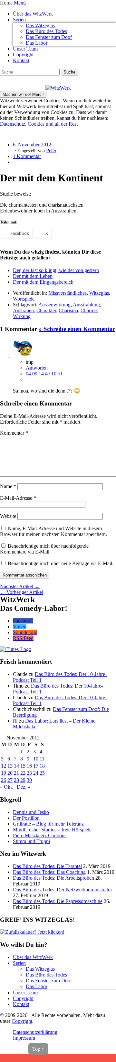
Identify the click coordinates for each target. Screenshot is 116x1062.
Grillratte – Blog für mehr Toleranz (48, 824)
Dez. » (23, 787)
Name (8, 486)
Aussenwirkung (54, 304)
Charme (89, 310)
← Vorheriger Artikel (21, 592)
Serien (19, 19)
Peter (51, 150)
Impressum (24, 1038)
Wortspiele (23, 299)
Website (8, 516)
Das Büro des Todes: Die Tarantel (47, 866)
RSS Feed (23, 638)
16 (29, 766)
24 (35, 773)
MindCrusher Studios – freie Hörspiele (52, 829)
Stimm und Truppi (31, 841)
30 (29, 780)
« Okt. (6, 787)
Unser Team (25, 48)
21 (16, 773)
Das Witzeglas (40, 25)
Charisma (68, 310)
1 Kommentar (27, 156)
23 (29, 773)
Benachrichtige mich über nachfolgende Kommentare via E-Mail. (44, 548)
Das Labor (36, 43)
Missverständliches (67, 293)
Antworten (37, 368)
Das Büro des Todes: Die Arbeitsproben (53, 878)
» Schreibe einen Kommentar (77, 328)
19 (3, 773)
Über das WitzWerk (33, 14)
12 (3, 766)
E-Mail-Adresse (18, 498)
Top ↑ (38, 1049)
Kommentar (14, 433)
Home (6, 3)
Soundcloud (25, 632)
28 (16, 780)
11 (42, 758)
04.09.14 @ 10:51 (44, 373)
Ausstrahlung (86, 304)
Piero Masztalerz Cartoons (39, 835)
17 (35, 766)
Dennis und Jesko (31, 812)
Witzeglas (99, 293)
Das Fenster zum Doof (49, 37)
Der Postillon (26, 818)
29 (22, 780)
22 (22, 773)
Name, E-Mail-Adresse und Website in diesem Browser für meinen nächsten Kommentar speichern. (53, 531)
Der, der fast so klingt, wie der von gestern (56, 270)
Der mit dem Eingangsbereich (43, 282)
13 (10, 766)
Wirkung (22, 316)
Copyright (23, 54)
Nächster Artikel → (20, 586)
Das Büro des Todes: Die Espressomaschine (57, 901)
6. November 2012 (32, 144)
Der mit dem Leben (33, 276)
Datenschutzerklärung (35, 1032)
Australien (23, 310)
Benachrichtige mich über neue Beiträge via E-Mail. (60, 563)
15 (22, 766)
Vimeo (19, 626)
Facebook (23, 620)
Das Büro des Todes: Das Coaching (49, 872)
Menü (20, 3)
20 (10, 773)
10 (35, 758)
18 (42, 766)
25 (42, 773)
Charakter (46, 310)
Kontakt (21, 60)
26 (3, 780)
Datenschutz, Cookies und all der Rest (39, 124)
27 (10, 780)
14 (16, 766)
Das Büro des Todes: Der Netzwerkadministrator (62, 889)
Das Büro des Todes (46, 31)
